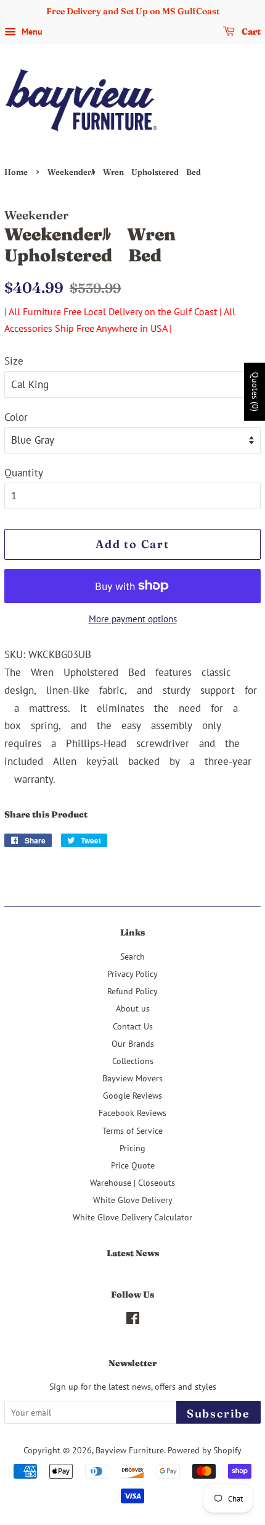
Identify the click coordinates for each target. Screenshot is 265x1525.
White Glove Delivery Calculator (132, 1217)
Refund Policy (132, 991)
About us (133, 1008)
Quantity (23, 472)
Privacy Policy (132, 973)
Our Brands (133, 1043)
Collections (132, 1061)
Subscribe (218, 1413)
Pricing (132, 1148)
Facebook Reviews (132, 1112)
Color (16, 417)
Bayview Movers (132, 1078)
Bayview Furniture (130, 1450)
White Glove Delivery (133, 1200)
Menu (31, 31)
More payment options (133, 619)
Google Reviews (132, 1095)
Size (13, 361)
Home (16, 172)
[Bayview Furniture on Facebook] (133, 1320)
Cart (250, 31)
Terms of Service (132, 1130)
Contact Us (133, 1026)
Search (132, 956)
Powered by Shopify (205, 1450)
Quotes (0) (255, 392)
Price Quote (133, 1165)
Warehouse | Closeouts (132, 1182)
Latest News (133, 1253)
